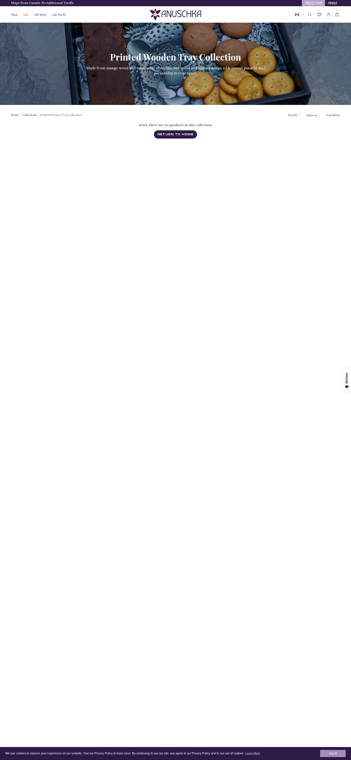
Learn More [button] (252, 753)
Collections (29, 115)
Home (15, 115)
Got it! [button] (333, 753)
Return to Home (176, 134)
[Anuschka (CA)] (175, 14)
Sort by (292, 115)
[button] (40, 14)
